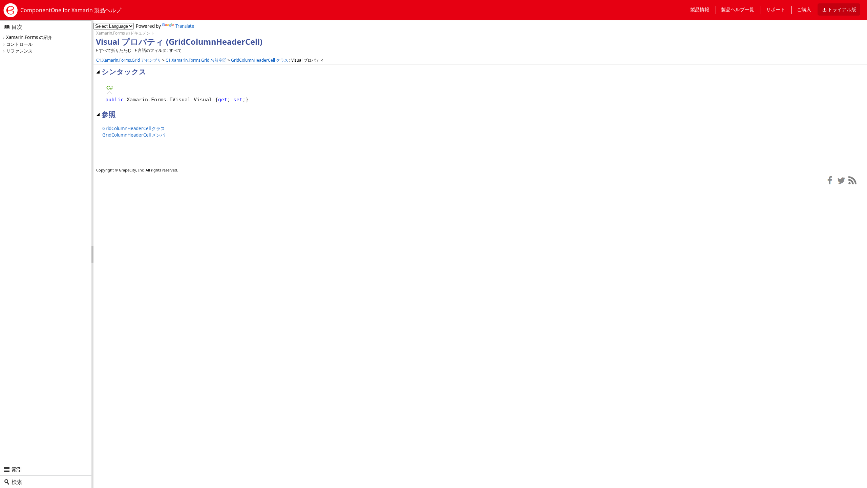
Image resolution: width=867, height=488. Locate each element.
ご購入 (804, 9)
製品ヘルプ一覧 (737, 9)
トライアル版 (842, 9)
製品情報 (699, 9)
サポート (775, 9)
